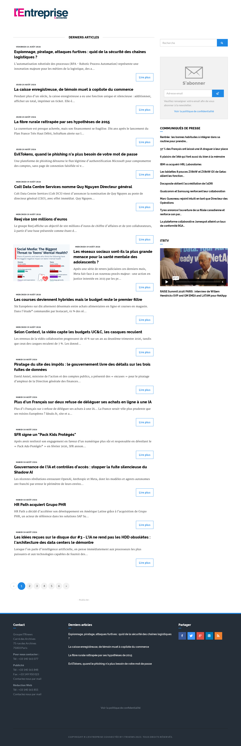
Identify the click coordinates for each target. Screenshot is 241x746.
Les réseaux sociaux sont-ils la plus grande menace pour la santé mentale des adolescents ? (112, 256)
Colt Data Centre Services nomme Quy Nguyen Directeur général (73, 187)
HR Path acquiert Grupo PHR (40, 504)
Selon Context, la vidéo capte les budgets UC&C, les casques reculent (78, 332)
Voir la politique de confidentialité (194, 111)
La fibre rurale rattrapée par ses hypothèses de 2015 (62, 122)
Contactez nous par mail (27, 678)
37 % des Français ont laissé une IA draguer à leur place (194, 148)
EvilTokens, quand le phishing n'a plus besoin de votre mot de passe (75, 154)
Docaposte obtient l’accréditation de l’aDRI (186, 183)
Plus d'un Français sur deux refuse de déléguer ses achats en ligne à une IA (83, 402)
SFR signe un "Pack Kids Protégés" (45, 434)
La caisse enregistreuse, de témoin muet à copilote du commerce (73, 89)
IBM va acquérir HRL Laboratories (180, 164)
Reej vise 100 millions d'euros (40, 219)
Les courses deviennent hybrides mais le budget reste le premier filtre (78, 299)
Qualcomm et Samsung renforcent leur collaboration (192, 191)
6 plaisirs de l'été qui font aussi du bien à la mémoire (192, 156)
